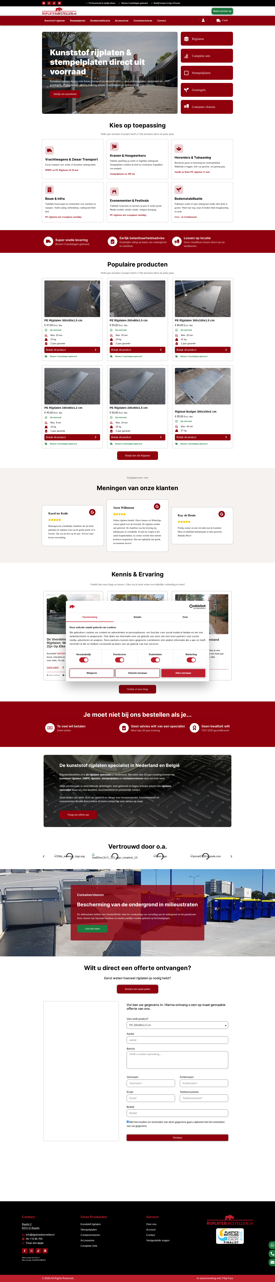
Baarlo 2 (27, 1224)
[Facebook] (44, 3)
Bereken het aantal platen (137, 989)
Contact (161, 20)
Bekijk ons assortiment (65, 94)
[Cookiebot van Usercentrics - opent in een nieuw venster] (192, 606)
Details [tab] (137, 617)
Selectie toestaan (137, 673)
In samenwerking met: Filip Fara (215, 1278)
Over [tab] (185, 617)
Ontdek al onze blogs (137, 689)
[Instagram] (49, 3)
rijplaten (61, 653)
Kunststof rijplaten (55, 20)
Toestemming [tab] (89, 617)
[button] (43, 856)
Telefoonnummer (189, 1092)
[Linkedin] (59, 3)
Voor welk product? (137, 1019)
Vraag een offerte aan (78, 814)
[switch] (119, 660)
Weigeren (92, 673)
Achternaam (187, 1077)
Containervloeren (143, 20)
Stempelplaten (77, 20)
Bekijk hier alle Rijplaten (137, 455)
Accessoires (121, 20)
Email (130, 1092)
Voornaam (132, 1077)
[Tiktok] (54, 3)
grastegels (56, 85)
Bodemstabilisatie (100, 20)
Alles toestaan (183, 673)
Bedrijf (130, 1107)
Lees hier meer (92, 928)
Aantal (130, 1033)
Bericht (131, 1048)
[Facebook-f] (24, 1250)
